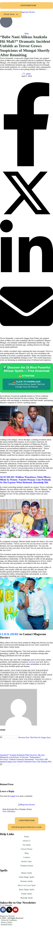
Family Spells (26, 894)
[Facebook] (26, 166)
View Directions (8, 811)
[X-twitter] (9, 910)
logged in (14, 796)
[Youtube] (15, 910)
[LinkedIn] (26, 279)
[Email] (26, 332)
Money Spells (26, 873)
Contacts (26, 857)
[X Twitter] (26, 218)
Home (26, 837)
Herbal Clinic (26, 861)
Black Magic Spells (26, 889)
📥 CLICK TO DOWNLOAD (26, 384)
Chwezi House (26, 849)
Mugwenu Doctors (7, 916)
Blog (26, 853)
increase (32, 662)
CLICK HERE (9, 634)
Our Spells (26, 845)
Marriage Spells (26, 898)
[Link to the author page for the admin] (23, 74)
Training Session (26, 866)
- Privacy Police (6, 922)
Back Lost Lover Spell (26, 885)
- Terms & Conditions (8, 920)
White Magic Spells (26, 877)
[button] (26, 5)
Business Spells (26, 881)
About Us (26, 841)
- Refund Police (6, 925)
